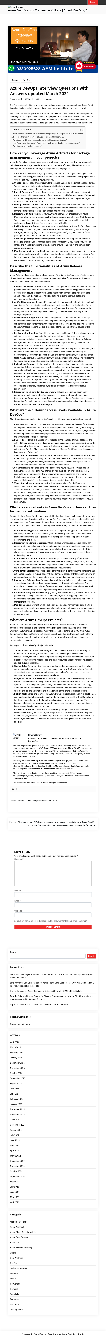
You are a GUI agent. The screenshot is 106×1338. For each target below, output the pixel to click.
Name (17, 891)
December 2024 (17, 1109)
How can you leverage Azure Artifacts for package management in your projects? (48, 134)
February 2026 (16, 1052)
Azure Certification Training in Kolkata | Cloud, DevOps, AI (48, 10)
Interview (14, 1273)
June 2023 (15, 1192)
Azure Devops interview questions (41, 800)
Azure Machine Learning (21, 1247)
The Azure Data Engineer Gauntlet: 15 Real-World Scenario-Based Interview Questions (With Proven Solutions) (51, 976)
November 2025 (17, 1068)
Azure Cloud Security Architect (23, 1232)
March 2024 (15, 1156)
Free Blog (53, 1334)
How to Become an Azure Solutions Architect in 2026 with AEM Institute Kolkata (46, 991)
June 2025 (15, 1094)
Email (17, 901)
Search (13, 952)
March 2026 (15, 1047)
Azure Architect (17, 1227)
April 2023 (14, 1202)
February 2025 (16, 1099)
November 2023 (17, 1166)
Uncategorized (16, 1309)
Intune (13, 1278)
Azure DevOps (17, 800)
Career (15, 80)
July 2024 (14, 1135)
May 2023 (14, 1197)
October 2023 (16, 1171)
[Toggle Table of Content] (80, 130)
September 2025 (17, 1078)
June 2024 (15, 1140)
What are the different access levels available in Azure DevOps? (40, 140)
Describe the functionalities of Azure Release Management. (38, 137)
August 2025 (16, 1083)
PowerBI (14, 1289)
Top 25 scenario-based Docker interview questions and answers (39, 1004)
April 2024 (14, 1150)
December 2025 (17, 1063)
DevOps (26, 80)
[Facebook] (16, 789)
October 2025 (16, 1073)
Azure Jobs (15, 1242)
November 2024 (17, 1114)
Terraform (14, 1299)
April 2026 (14, 1042)
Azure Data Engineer (19, 1237)
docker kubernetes (18, 1268)
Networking (15, 1284)
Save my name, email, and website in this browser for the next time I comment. (52, 921)
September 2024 (17, 1125)
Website (18, 911)
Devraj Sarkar (48, 99)
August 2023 (16, 1181)
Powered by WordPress (33, 1334)
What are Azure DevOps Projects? (27, 146)
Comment (19, 859)
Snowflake (15, 1294)
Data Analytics (16, 1258)
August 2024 (16, 1130)
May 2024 (14, 1145)
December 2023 (17, 1161)
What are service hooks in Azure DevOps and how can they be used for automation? (48, 143)
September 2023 (17, 1176)
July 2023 (14, 1187)
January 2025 (16, 1104)
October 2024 (16, 1119)
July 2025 (14, 1088)
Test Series (15, 1304)
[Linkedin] (13, 789)
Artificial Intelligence (19, 1222)
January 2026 (16, 1057)
